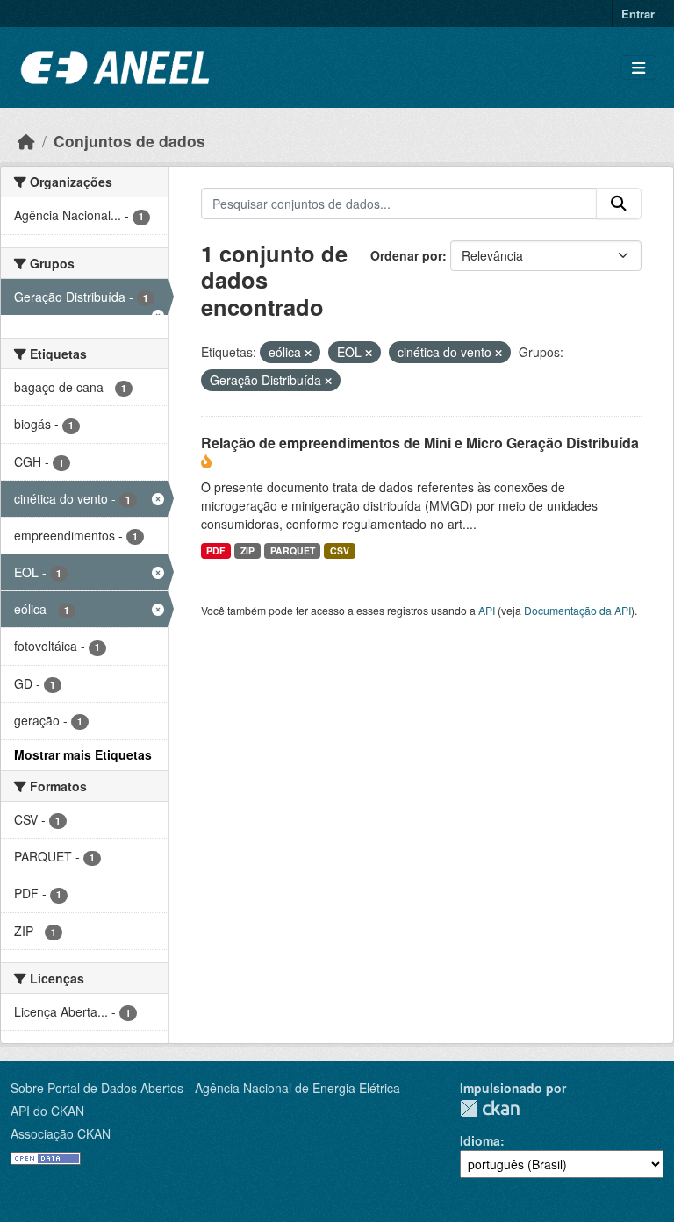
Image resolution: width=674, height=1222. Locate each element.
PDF (215, 550)
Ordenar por (406, 255)
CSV (339, 550)
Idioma (480, 1140)
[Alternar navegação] (638, 68)
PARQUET (292, 550)
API (486, 610)
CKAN (490, 1108)
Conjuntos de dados (129, 141)
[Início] (26, 141)
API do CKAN (47, 1110)
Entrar (638, 13)
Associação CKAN (61, 1133)
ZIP (247, 550)
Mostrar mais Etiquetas (83, 754)
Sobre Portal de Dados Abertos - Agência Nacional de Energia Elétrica (205, 1088)
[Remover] (308, 353)
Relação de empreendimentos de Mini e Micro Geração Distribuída (420, 442)
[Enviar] (619, 203)
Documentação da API (577, 610)
